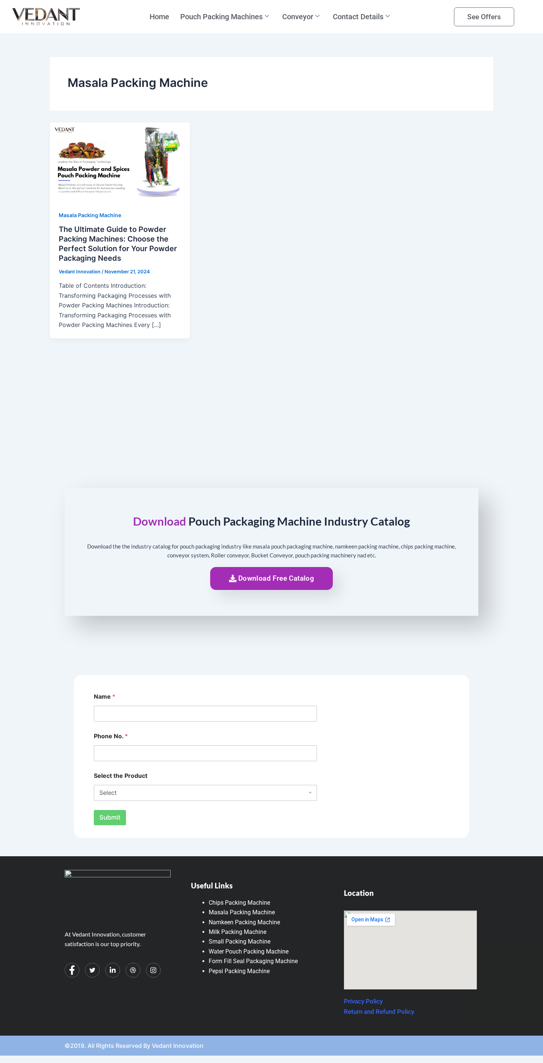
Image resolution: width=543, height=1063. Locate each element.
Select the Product (120, 775)
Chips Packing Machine (239, 902)
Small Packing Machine (239, 941)
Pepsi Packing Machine (239, 971)
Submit (109, 817)
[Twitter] (92, 970)
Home (159, 16)
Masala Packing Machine (90, 215)
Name (104, 696)
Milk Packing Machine (237, 931)
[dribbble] (133, 970)
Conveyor (297, 16)
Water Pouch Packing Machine (248, 951)
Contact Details (358, 16)
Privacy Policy (363, 1001)
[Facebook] (72, 970)
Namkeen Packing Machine (244, 922)
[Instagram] (153, 970)
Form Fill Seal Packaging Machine (253, 961)
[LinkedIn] (112, 970)
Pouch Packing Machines (221, 16)
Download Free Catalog (276, 578)
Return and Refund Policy (379, 1011)
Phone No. (111, 736)
